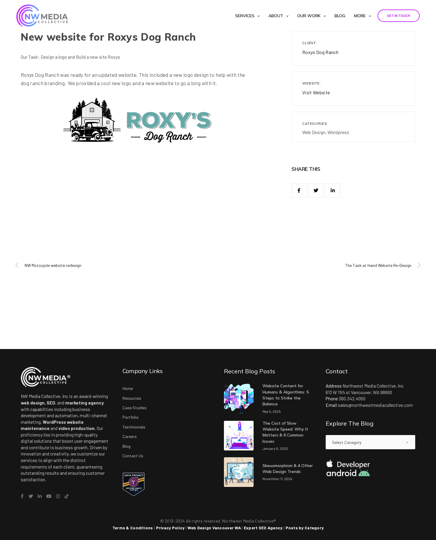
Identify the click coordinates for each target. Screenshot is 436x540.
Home (127, 388)
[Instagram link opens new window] (58, 496)
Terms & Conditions (132, 527)
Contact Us (132, 455)
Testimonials (133, 426)
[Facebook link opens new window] (22, 496)
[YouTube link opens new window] (48, 496)
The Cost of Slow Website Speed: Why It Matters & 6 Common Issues (285, 432)
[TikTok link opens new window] (67, 496)
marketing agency (84, 402)
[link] (299, 190)
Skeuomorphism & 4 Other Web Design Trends (287, 468)
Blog (340, 15)
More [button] (360, 15)
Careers (129, 436)
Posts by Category (305, 527)
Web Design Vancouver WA (214, 527)
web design (32, 402)
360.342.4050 (352, 398)
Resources (131, 398)
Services (244, 15)
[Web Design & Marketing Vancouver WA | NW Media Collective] (42, 15)
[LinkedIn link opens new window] (40, 496)
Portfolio (130, 417)
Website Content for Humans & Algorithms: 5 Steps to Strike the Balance (285, 395)
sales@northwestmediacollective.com (375, 405)
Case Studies (134, 407)
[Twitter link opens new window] (30, 496)
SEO (51, 402)
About (275, 15)
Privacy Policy (170, 527)
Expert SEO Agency (263, 527)
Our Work (309, 15)
